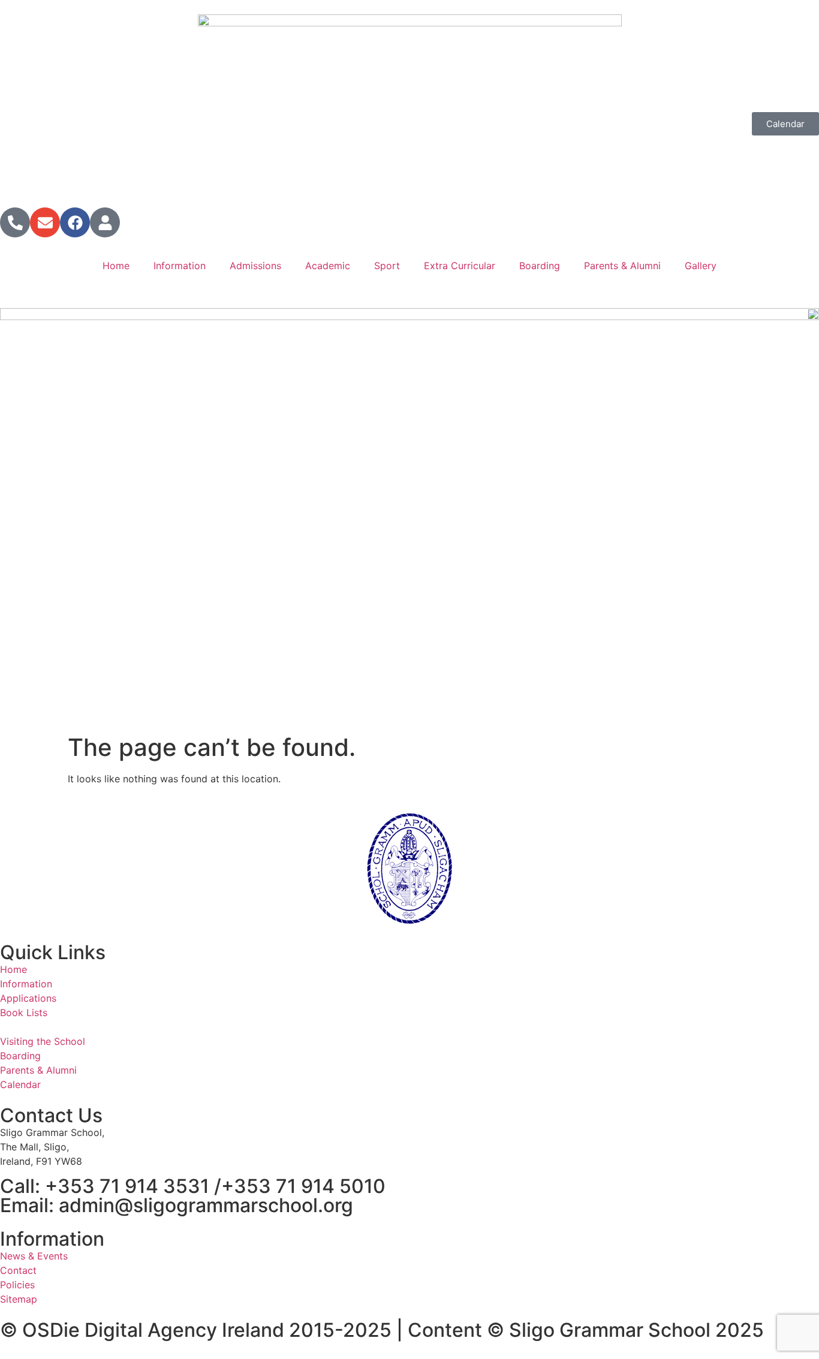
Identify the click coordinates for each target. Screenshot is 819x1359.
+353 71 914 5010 (303, 1186)
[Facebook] (75, 222)
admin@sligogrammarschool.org (206, 1205)
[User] (105, 222)
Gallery (700, 266)
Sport (387, 266)
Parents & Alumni (622, 266)
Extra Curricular (459, 266)
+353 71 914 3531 (127, 1186)
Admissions (255, 266)
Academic (327, 266)
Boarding (539, 266)
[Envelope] (45, 222)
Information (179, 266)
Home (116, 266)
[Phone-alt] (15, 222)
